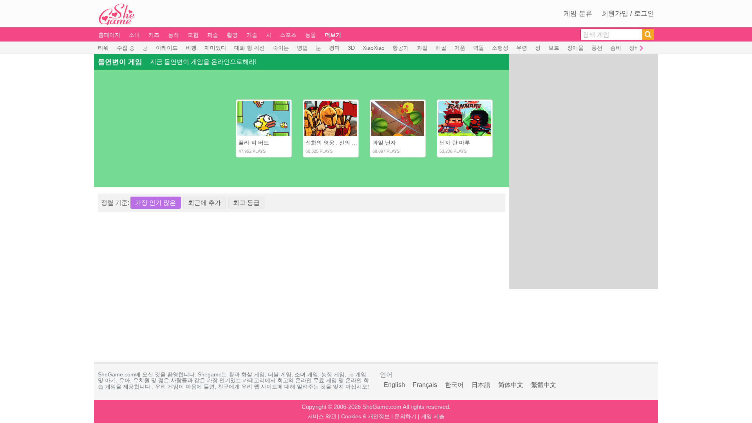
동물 (310, 35)
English (394, 384)
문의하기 (405, 416)
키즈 (153, 35)
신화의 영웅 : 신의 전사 (334, 142)
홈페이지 (109, 35)
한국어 (454, 384)
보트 (553, 48)
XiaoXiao (374, 48)
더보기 (333, 35)
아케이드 (167, 48)
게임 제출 (433, 416)
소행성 (500, 48)
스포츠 (288, 35)
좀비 (615, 48)
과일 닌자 (384, 142)
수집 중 (126, 48)
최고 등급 (246, 202)
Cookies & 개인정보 (365, 416)
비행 (191, 48)
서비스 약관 (321, 416)
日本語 (481, 384)
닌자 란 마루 (454, 142)
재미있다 (215, 48)
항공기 (400, 48)
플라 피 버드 (254, 142)
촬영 (232, 35)
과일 (422, 48)
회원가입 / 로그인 (628, 13)
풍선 (596, 48)
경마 (334, 48)
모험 (193, 35)
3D (351, 48)
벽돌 (478, 48)
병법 (302, 48)
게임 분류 (578, 13)
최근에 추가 (204, 202)
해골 (441, 48)
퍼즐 (212, 35)
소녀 (134, 35)
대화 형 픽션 (249, 48)
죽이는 (281, 48)
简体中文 (510, 384)
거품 (459, 48)
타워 (103, 48)
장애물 (575, 48)
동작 (173, 35)
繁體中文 (543, 384)
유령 (521, 48)
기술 (251, 35)
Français (425, 384)
